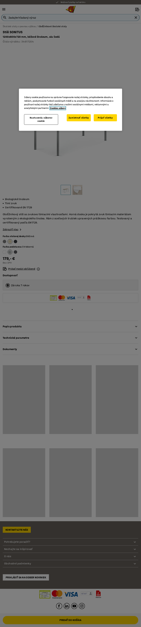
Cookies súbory (58, 108)
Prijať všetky (105, 117)
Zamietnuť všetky (79, 117)
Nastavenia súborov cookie (41, 119)
